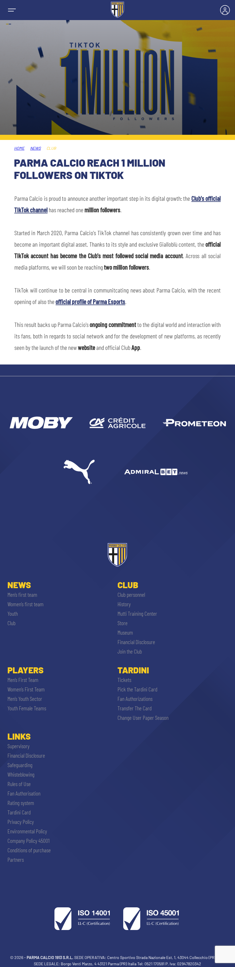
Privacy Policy (20, 821)
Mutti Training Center (137, 613)
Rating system (20, 802)
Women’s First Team (26, 689)
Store (122, 622)
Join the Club (129, 651)
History (124, 604)
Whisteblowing (20, 774)
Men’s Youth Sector (24, 698)
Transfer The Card (134, 708)
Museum (125, 632)
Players (25, 670)
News (35, 148)
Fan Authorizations (134, 698)
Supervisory (18, 745)
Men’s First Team (22, 679)
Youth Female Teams (26, 708)
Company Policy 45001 (28, 840)
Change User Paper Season (143, 717)
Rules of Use (19, 783)
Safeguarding (19, 764)
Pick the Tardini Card (137, 689)
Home (19, 148)
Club (11, 622)
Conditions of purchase (29, 850)
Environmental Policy (27, 831)
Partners (15, 859)
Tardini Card (19, 812)
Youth (12, 613)
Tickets (124, 679)
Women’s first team (25, 604)
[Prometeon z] (194, 423)
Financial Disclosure (136, 641)
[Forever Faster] (79, 472)
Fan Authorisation (23, 793)
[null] (41, 423)
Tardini (133, 670)
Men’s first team (22, 594)
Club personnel (131, 594)
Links (19, 736)
